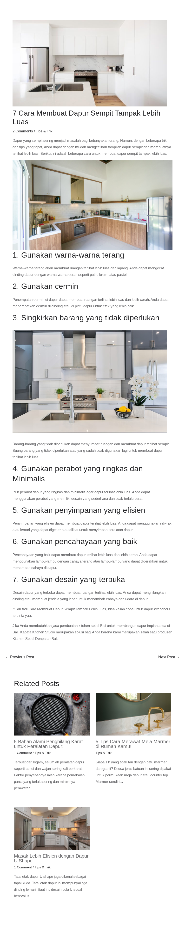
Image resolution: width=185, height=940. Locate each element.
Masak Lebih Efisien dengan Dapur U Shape (51, 858)
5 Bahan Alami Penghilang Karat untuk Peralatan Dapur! (48, 744)
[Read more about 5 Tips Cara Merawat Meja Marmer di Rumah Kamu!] (133, 714)
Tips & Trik (44, 131)
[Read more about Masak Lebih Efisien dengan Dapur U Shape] (52, 828)
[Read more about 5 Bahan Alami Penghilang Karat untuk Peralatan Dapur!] (52, 714)
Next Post (169, 657)
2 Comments (23, 131)
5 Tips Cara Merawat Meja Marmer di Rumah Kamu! (133, 744)
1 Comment (23, 753)
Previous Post (19, 657)
